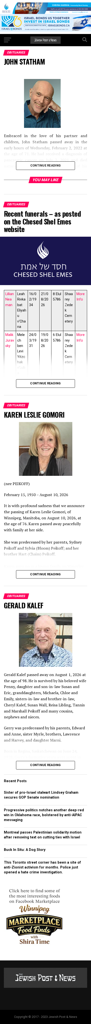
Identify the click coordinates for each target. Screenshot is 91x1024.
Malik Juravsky (9, 340)
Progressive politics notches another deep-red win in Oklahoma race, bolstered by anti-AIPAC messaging (44, 815)
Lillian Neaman (9, 299)
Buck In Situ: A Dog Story (24, 850)
